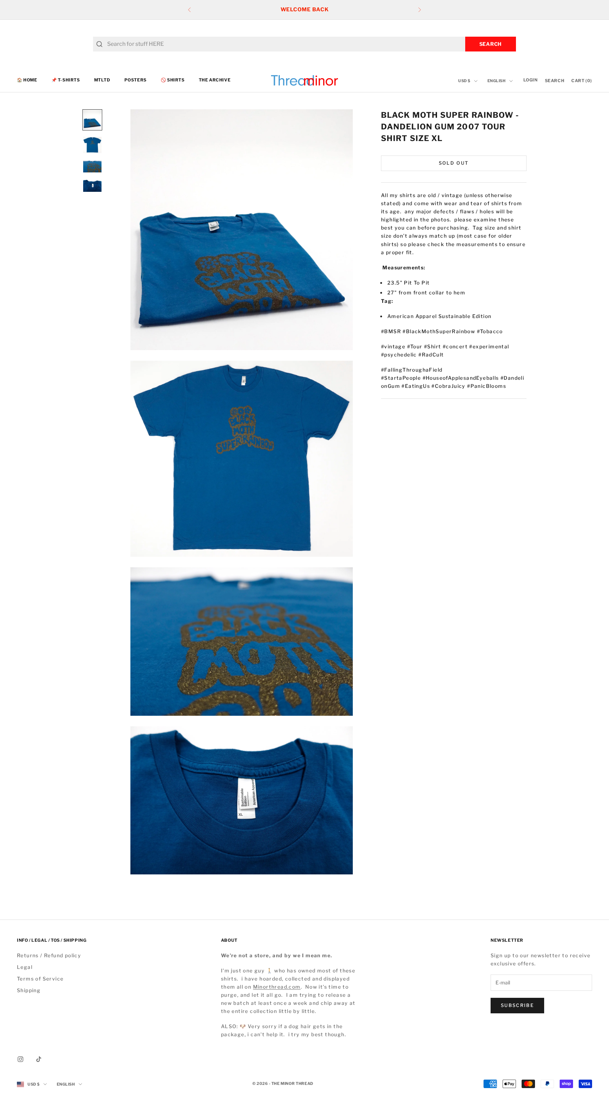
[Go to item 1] (92, 119)
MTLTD (102, 80)
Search (490, 44)
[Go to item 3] (92, 166)
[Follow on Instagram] (20, 1059)
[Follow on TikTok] (38, 1059)
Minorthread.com (277, 987)
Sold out (454, 163)
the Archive (215, 80)
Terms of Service (40, 979)
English (496, 81)
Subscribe (517, 1005)
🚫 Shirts (173, 80)
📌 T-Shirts (65, 80)
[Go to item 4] (92, 186)
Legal (24, 967)
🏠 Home (27, 80)
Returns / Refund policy (49, 955)
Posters (135, 80)
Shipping (29, 990)
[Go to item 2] (92, 145)
